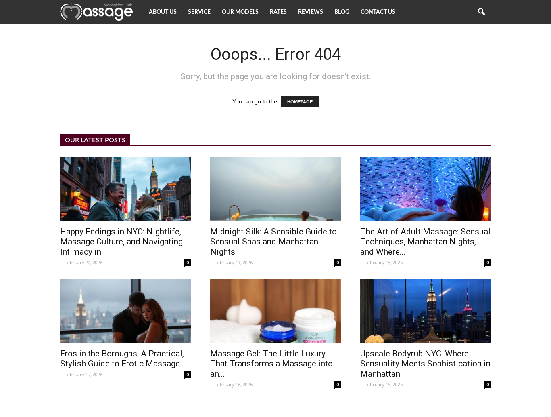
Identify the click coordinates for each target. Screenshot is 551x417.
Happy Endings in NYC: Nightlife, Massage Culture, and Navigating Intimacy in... (121, 242)
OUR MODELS (240, 12)
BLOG (341, 12)
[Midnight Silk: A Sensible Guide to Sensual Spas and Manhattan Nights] (275, 189)
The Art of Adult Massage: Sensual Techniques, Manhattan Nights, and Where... (425, 242)
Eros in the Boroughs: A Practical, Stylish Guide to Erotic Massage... (123, 359)
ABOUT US (163, 12)
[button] (481, 12)
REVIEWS (310, 12)
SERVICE (199, 12)
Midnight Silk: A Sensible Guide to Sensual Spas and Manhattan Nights (273, 242)
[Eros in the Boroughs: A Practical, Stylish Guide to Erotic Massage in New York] (125, 311)
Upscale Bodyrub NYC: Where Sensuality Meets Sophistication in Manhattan (425, 364)
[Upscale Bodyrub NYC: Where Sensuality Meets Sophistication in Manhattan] (425, 311)
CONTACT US (378, 12)
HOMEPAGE (300, 101)
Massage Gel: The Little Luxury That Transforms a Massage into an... (271, 364)
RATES (278, 12)
